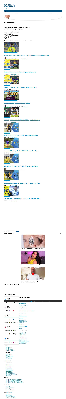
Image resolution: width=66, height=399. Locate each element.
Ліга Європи (8, 348)
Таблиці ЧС (8, 386)
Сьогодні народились (23, 326)
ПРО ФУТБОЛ (9, 392)
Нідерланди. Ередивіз (23, 340)
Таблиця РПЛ (8, 375)
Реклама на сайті (9, 395)
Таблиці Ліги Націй (9, 390)
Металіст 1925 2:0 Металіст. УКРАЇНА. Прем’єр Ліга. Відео (21, 135)
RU (6, 8)
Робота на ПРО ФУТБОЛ (10, 396)
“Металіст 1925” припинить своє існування (17, 103)
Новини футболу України (12, 52)
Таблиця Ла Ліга (9, 368)
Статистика (21, 324)
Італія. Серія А (21, 336)
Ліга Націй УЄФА (9, 358)
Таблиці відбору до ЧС (10, 387)
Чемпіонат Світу (9, 354)
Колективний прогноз (23, 316)
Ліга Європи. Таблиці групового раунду (13, 380)
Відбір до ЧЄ (8, 357)
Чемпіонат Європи (9, 356)
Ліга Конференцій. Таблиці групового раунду (14, 381)
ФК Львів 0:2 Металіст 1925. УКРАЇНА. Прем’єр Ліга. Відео (21, 166)
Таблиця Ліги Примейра (10, 373)
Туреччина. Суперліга (23, 342)
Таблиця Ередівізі (9, 372)
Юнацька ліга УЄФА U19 (10, 350)
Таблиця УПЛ (8, 364)
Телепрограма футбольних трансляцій (26, 310)
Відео (5, 69)
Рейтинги (21, 318)
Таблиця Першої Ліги (10, 365)
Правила (20, 315)
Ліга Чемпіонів (8, 347)
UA (6, 9)
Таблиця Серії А (9, 369)
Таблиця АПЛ (8, 366)
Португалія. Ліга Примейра (24, 341)
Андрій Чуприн (9, 169)
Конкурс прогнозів (22, 313)
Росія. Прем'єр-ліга (22, 343)
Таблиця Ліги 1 (8, 371)
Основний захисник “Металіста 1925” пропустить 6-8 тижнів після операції (26, 55)
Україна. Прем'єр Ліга (23, 332)
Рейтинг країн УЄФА (22, 320)
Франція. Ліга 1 (21, 339)
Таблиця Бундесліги (9, 370)
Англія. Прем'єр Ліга (22, 334)
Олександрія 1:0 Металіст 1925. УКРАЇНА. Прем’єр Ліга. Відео (22, 120)
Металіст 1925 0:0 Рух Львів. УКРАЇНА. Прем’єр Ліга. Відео (21, 151)
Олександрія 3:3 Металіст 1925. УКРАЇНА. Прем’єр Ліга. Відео (22, 183)
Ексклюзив (6, 52)
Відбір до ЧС (8, 355)
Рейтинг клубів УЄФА (23, 321)
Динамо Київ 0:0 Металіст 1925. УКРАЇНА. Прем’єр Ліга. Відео (22, 198)
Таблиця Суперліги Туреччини (11, 374)
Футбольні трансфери (23, 307)
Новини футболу (22, 303)
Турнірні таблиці (7, 360)
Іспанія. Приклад (22, 335)
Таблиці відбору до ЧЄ (10, 389)
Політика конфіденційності (11, 397)
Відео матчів (21, 306)
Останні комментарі (22, 308)
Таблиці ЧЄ (8, 388)
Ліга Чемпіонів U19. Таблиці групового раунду (14, 382)
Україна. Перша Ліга (22, 333)
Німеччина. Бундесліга (23, 337)
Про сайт (7, 394)
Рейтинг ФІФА (21, 322)
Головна (7, 10)
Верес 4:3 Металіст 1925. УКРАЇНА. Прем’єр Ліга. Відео (20, 72)
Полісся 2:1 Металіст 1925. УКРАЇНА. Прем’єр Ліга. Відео (20, 87)
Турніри (20, 328)
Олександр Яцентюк (10, 58)
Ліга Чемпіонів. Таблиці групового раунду (14, 379)
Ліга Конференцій (9, 349)
